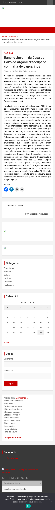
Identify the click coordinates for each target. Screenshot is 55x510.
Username (8, 359)
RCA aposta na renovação (36, 214)
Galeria (7, 275)
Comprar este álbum (13, 437)
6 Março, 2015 (10, 71)
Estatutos (8, 271)
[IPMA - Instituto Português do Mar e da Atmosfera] (22, 471)
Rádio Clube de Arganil (26, 71)
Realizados (9, 285)
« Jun (6, 342)
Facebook (10, 452)
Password (8, 370)
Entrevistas (9, 268)
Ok (28, 506)
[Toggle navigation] (5, 30)
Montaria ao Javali (15, 205)
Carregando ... (22, 398)
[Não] (51, 501)
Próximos (8, 282)
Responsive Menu (50, 2)
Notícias (8, 53)
